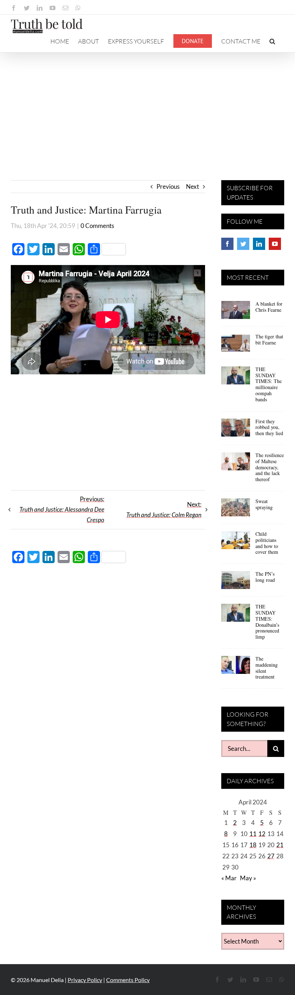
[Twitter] (243, 244)
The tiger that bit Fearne (269, 339)
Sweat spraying (264, 504)
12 (262, 833)
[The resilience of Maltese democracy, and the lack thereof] (235, 463)
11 (253, 833)
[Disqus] (108, 673)
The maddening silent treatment (266, 667)
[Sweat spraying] (235, 509)
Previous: (61, 509)
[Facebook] (227, 244)
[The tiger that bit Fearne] (235, 345)
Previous (168, 186)
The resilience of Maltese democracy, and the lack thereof (269, 467)
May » (248, 878)
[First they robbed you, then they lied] (235, 430)
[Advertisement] (147, 106)
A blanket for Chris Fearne (268, 306)
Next (192, 186)
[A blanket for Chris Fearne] (235, 312)
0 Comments (97, 225)
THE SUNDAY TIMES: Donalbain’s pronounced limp (267, 621)
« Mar (229, 878)
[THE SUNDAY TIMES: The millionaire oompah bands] (235, 377)
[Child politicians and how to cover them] (235, 542)
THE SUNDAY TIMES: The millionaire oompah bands (268, 384)
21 (279, 845)
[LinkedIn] (259, 244)
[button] (272, 41)
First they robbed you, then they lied (269, 427)
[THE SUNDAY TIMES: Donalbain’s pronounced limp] (235, 615)
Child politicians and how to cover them (266, 542)
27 (270, 856)
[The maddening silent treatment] (235, 667)
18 (253, 845)
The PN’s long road (265, 576)
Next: (163, 510)
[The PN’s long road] (235, 582)
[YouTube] (275, 244)
